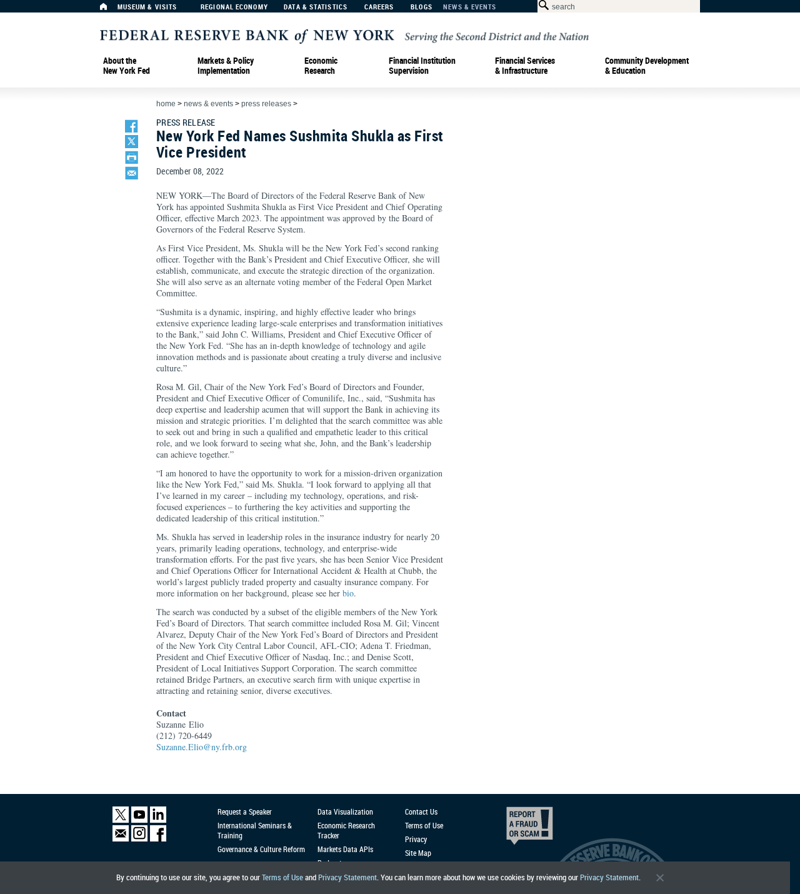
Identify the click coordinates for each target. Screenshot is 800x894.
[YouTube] (139, 820)
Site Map (418, 853)
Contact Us (421, 811)
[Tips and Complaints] (512, 828)
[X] (120, 820)
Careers (379, 7)
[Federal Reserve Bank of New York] (344, 35)
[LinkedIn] (158, 820)
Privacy (416, 839)
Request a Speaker (245, 811)
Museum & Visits (148, 7)
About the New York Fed (126, 66)
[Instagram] (139, 838)
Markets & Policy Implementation (226, 66)
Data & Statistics (316, 7)
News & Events (469, 7)
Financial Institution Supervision (422, 66)
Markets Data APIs (345, 849)
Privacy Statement (347, 877)
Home (166, 103)
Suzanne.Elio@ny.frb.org (201, 747)
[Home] (110, 9)
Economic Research (321, 66)
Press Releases (266, 103)
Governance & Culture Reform (261, 849)
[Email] (120, 838)
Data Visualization (345, 811)
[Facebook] (158, 838)
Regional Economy (234, 7)
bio (348, 593)
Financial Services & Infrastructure (525, 66)
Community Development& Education (647, 66)
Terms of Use (282, 877)
